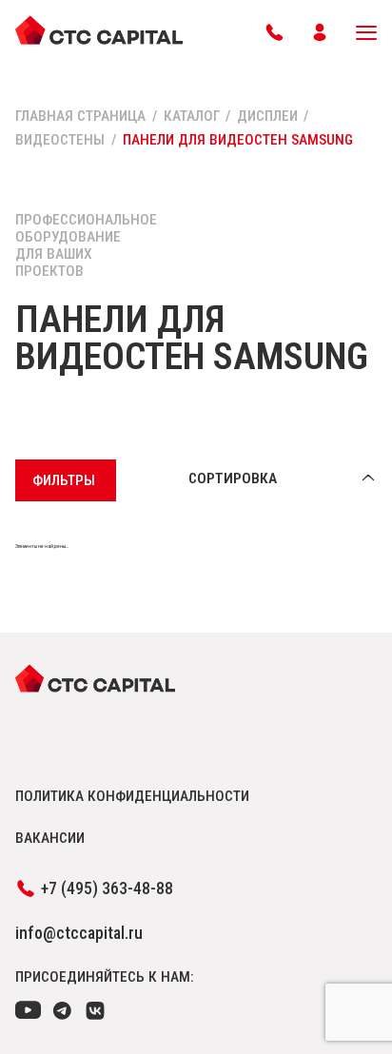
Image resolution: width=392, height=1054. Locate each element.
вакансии (50, 838)
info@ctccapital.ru (79, 933)
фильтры (63, 480)
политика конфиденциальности (132, 796)
